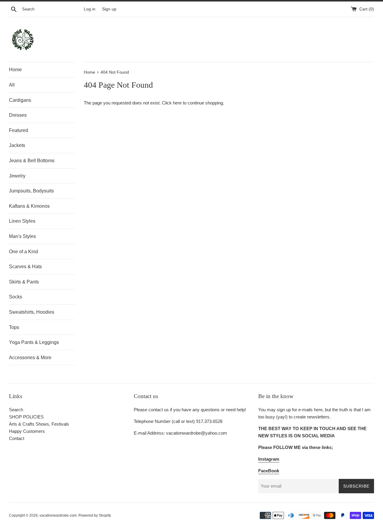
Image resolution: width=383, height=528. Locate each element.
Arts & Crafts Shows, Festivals (39, 424)
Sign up (109, 9)
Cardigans (20, 100)
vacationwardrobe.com (58, 515)
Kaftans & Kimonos (29, 206)
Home (15, 69)
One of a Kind (23, 251)
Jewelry (17, 175)
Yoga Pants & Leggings (34, 342)
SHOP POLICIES (26, 416)
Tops (14, 327)
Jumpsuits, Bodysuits (31, 190)
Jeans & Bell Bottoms (31, 160)
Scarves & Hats (25, 266)
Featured (18, 130)
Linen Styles (22, 221)
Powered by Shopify (94, 515)
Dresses (18, 115)
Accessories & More (30, 357)
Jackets (17, 145)
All (12, 84)
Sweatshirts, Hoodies (31, 312)
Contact (16, 438)
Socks (15, 296)
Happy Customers (27, 431)
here (177, 102)
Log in (89, 9)
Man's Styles (22, 236)
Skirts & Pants (24, 281)
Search (16, 409)
